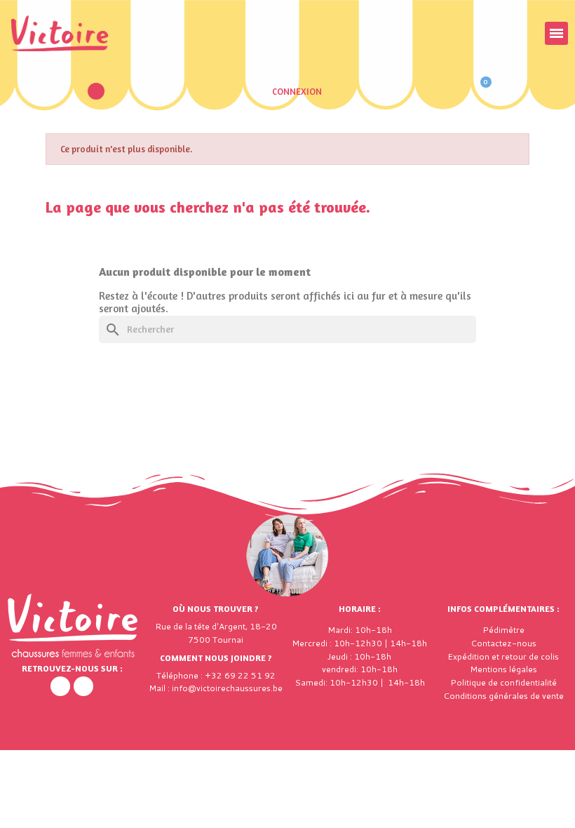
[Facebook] (60, 686)
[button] (96, 91)
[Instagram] (83, 686)
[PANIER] (479, 91)
